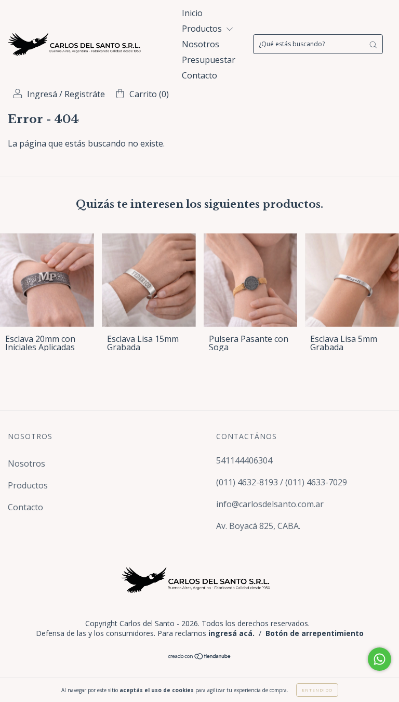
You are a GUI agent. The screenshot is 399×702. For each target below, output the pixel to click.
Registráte (84, 94)
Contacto (199, 75)
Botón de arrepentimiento (314, 633)
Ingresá (42, 94)
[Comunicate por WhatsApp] (379, 659)
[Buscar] (373, 44)
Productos (203, 28)
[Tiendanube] (199, 656)
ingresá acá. (231, 633)
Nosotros (200, 44)
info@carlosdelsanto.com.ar (270, 504)
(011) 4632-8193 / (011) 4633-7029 (281, 482)
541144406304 (244, 460)
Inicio (192, 13)
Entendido (317, 690)
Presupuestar (208, 59)
